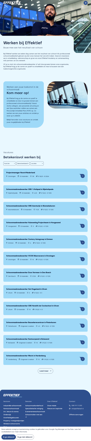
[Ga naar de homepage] (13, 3)
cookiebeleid (6, 432)
